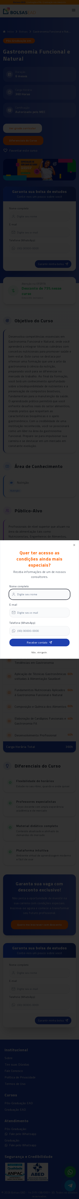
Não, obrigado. (39, 652)
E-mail (13, 605)
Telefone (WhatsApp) (22, 623)
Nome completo (19, 586)
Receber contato (37, 642)
